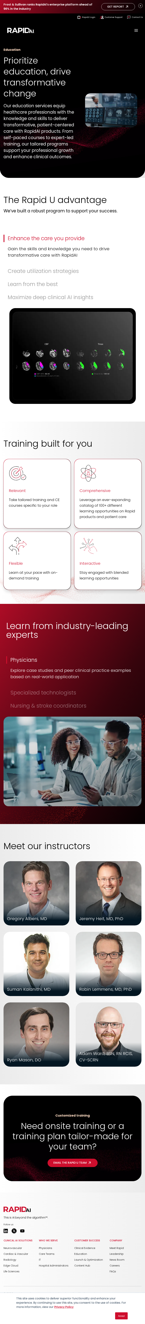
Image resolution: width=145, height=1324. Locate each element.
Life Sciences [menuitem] (11, 1271)
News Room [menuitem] (117, 1260)
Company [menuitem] (116, 1240)
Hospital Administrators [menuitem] (53, 1265)
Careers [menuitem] (115, 1265)
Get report (115, 7)
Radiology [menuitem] (10, 1260)
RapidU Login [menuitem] (88, 17)
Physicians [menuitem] (45, 1248)
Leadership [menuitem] (117, 1254)
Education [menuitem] (80, 1254)
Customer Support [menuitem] (114, 17)
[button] (72, 248)
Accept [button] (121, 1315)
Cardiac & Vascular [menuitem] (16, 1254)
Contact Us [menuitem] (137, 17)
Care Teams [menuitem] (46, 1254)
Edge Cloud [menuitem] (11, 1265)
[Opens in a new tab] (6, 1231)
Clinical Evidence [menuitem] (84, 1248)
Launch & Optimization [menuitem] (88, 1260)
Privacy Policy (64, 1307)
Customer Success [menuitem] (87, 1240)
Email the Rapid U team (70, 1163)
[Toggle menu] (136, 31)
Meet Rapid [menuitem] (117, 1248)
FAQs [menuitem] (113, 1271)
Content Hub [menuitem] (82, 1265)
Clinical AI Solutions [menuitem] (18, 1240)
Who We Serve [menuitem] (48, 1240)
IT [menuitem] (40, 1260)
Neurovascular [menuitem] (13, 1248)
